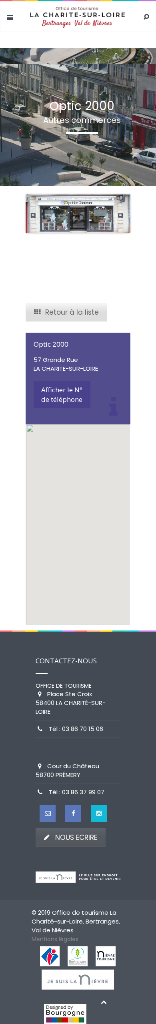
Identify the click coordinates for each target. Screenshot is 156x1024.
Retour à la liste (72, 312)
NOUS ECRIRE (76, 837)
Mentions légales (55, 939)
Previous (38, 213)
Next (118, 213)
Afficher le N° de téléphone (61, 394)
